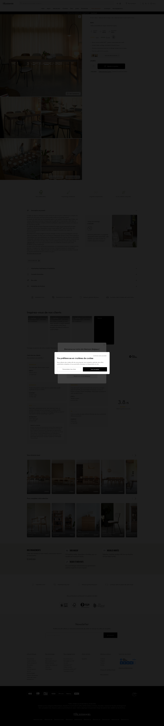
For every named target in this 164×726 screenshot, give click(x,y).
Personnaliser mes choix (69, 369)
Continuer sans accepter (99, 355)
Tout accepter (95, 369)
